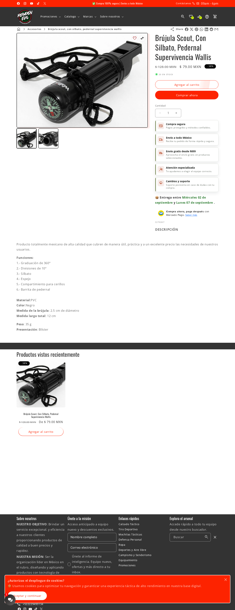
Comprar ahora (187, 95)
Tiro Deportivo (128, 529)
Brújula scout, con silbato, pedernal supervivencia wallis (84, 29)
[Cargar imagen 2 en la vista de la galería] (48, 138)
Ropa (122, 544)
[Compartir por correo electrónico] (216, 29)
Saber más (191, 215)
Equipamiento (128, 560)
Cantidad (160, 105)
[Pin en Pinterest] (196, 29)
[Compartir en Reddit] (211, 29)
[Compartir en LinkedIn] (206, 29)
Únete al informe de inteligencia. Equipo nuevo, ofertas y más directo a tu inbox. (92, 564)
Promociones (127, 565)
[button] (50, 16)
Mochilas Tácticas (130, 534)
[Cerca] (215, 537)
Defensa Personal (130, 539)
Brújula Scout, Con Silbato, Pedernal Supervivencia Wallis (41, 415)
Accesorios (34, 29)
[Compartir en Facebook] (187, 29)
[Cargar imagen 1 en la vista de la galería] (27, 138)
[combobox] (190, 537)
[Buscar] (207, 537)
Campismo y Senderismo (135, 555)
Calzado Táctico (129, 524)
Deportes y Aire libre (132, 550)
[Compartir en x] (191, 29)
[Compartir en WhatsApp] (201, 29)
